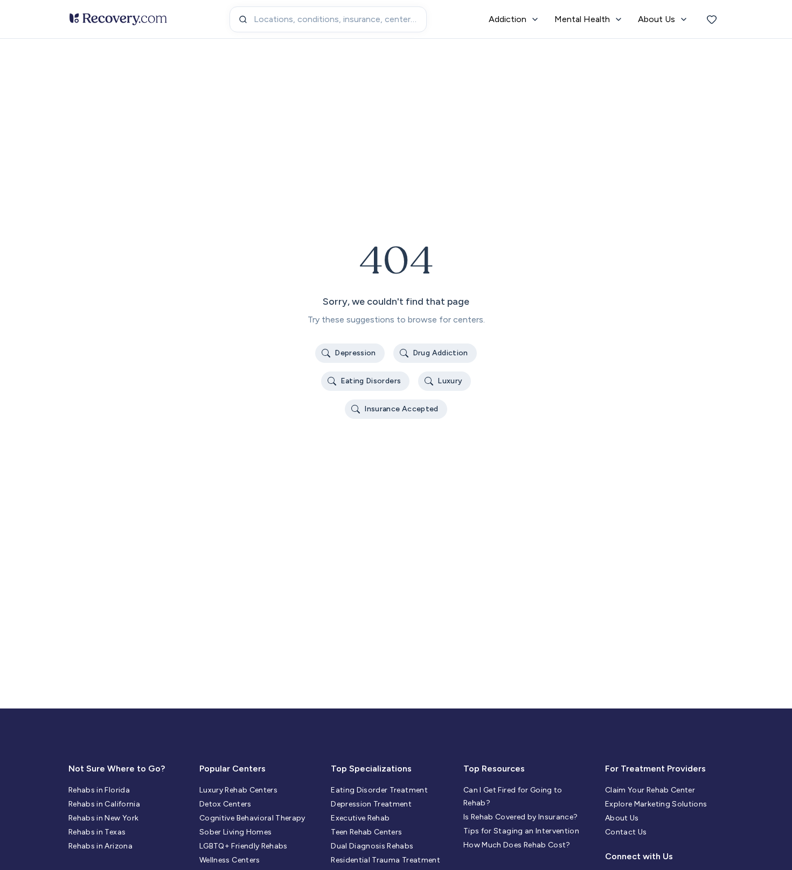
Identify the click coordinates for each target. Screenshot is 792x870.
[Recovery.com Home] (118, 19)
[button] (350, 353)
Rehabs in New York (103, 818)
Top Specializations (371, 768)
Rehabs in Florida (99, 790)
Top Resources (494, 768)
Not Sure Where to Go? (116, 768)
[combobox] (328, 19)
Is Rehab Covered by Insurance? (520, 817)
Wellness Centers (229, 860)
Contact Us (626, 832)
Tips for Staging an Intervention (521, 831)
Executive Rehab (360, 818)
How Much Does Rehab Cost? (517, 845)
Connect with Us (639, 856)
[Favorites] (712, 19)
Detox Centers (225, 804)
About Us (622, 818)
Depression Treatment (371, 804)
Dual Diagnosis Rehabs (372, 846)
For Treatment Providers (655, 768)
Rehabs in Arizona (100, 846)
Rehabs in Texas (97, 832)
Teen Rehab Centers (366, 832)
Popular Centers (232, 768)
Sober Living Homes (235, 832)
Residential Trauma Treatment (385, 860)
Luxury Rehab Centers (238, 790)
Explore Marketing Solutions (656, 804)
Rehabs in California (104, 804)
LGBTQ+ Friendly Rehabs (243, 846)
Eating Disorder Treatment (379, 790)
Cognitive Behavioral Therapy (252, 818)
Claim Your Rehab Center (650, 790)
